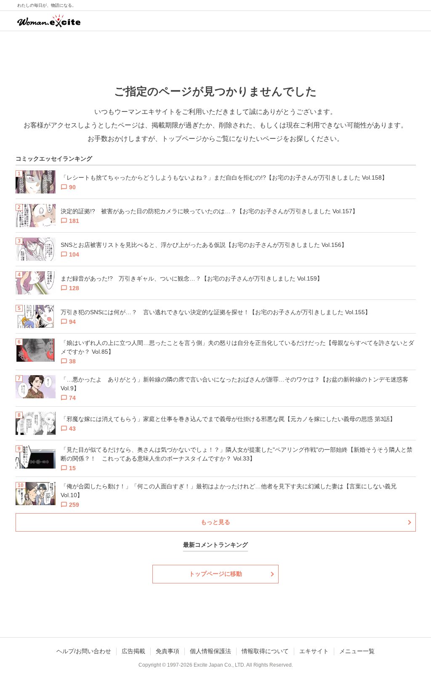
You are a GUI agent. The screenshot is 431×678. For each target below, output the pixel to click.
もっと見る (215, 522)
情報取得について (265, 651)
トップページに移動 (215, 573)
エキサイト (314, 651)
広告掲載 (133, 651)
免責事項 (167, 651)
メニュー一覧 (357, 651)
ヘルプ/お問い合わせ (83, 651)
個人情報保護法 (210, 651)
